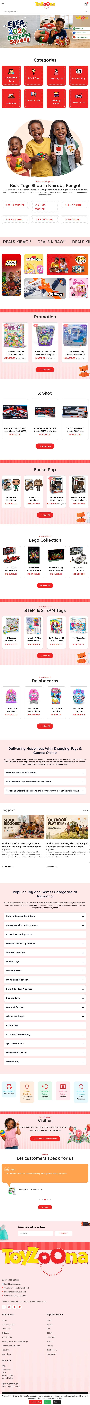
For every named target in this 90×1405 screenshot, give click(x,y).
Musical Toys (12, 961)
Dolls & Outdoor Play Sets (19, 989)
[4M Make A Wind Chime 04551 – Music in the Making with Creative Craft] (11, 626)
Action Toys (12, 1025)
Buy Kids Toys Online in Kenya (21, 772)
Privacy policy (36, 1402)
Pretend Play (12, 1061)
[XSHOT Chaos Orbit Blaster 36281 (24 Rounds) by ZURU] (45, 412)
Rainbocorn (52, 1350)
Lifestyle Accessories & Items (20, 916)
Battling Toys (13, 998)
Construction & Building (18, 1034)
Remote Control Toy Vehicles (20, 943)
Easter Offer (7, 1328)
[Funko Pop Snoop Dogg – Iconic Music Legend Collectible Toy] (34, 485)
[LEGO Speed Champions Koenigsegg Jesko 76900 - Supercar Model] (79, 555)
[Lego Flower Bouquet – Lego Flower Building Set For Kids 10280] (34, 555)
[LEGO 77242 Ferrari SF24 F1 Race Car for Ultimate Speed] (11, 555)
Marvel (50, 1345)
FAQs (4, 1372)
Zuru (48, 1328)
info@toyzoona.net (12, 1284)
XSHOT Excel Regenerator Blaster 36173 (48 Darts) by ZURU (15, 431)
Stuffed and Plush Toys (18, 979)
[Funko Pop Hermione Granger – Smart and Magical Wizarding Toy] (11, 485)
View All (46, 515)
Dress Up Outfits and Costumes (22, 925)
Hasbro (50, 1341)
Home (4, 1320)
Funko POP (51, 1354)
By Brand (5, 1333)
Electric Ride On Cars (16, 1052)
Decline (56, 1402)
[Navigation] (3, 4)
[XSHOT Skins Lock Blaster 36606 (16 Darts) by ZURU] (75, 412)
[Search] (86, 12)
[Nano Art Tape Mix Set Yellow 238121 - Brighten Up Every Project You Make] (15, 335)
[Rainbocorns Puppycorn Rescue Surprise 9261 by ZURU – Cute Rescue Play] (56, 696)
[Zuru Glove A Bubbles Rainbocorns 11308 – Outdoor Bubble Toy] (34, 696)
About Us (5, 1350)
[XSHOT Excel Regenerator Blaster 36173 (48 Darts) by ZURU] (15, 412)
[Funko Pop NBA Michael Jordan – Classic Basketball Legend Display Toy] (79, 485)
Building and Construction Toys (15, 1341)
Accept (47, 1402)
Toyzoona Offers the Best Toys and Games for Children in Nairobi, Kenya (42, 790)
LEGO (49, 1320)
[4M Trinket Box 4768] (56, 626)
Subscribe (63, 1233)
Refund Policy (7, 1378)
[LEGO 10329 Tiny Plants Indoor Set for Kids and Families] (56, 555)
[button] (38, 44)
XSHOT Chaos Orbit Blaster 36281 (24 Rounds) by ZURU (45, 431)
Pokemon (51, 1337)
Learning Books (14, 970)
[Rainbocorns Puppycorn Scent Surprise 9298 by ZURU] (79, 696)
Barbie (49, 1324)
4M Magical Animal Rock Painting (78, 641)
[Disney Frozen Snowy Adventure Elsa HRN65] (45, 335)
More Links (6, 1354)
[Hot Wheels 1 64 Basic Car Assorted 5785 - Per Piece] (75, 335)
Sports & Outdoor (15, 1043)
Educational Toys (15, 1016)
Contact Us (6, 1369)
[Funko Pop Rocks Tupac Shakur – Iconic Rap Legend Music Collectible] (56, 485)
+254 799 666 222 (11, 1280)
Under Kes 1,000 (8, 1324)
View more (46, 369)
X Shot (49, 1333)
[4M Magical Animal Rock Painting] (79, 626)
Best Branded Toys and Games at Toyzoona (28, 781)
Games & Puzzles (14, 1007)
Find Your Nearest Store (46, 1138)
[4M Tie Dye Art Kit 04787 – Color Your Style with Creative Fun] (34, 626)
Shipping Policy (8, 1375)
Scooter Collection (15, 952)
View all (85, 810)
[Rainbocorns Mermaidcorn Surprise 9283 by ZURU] (11, 696)
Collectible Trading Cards (19, 934)
